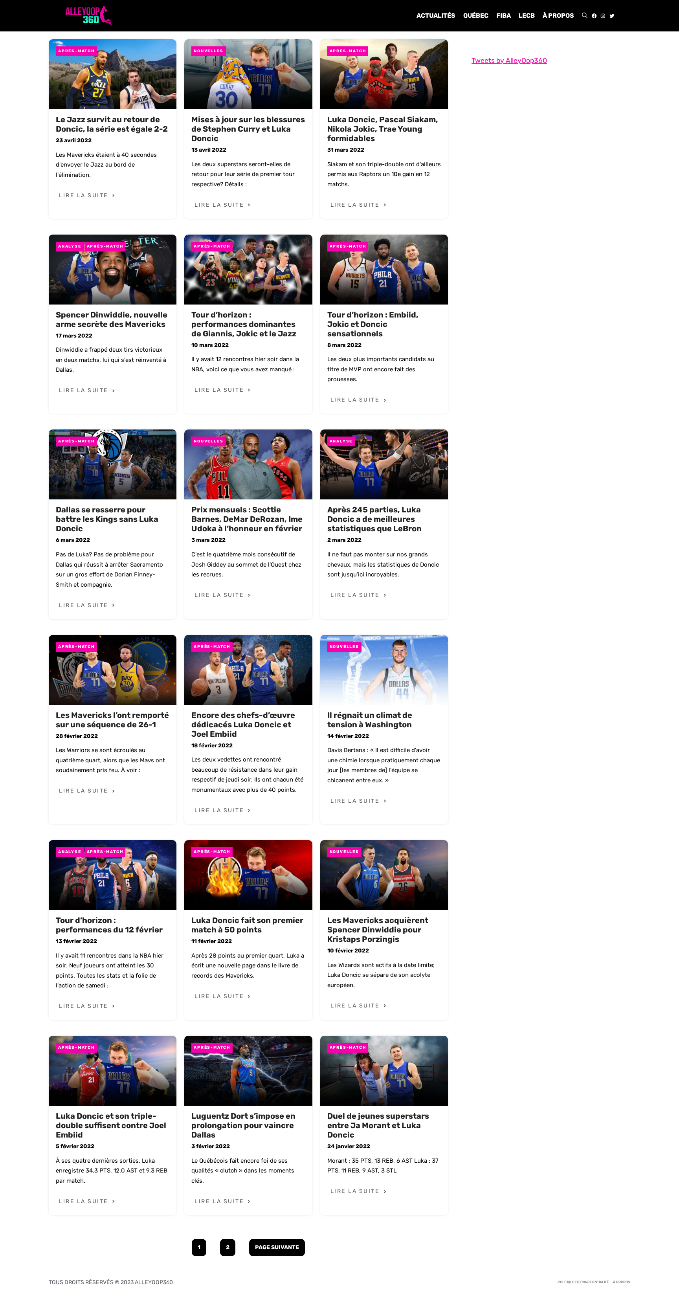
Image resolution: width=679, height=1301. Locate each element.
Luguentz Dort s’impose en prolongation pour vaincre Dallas (243, 1125)
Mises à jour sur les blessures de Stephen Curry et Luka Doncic (248, 129)
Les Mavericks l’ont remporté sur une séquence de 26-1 (112, 719)
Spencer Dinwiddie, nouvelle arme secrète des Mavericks (111, 319)
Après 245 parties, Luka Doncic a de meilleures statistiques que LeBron (374, 519)
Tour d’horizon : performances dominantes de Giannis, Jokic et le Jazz (243, 324)
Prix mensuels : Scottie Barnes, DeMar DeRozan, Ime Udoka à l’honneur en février (247, 519)
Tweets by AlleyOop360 (509, 60)
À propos (558, 15)
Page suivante (277, 1247)
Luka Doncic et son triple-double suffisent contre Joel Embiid (111, 1125)
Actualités (436, 15)
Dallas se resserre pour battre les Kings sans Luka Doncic (107, 519)
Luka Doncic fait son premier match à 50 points (247, 925)
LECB (527, 15)
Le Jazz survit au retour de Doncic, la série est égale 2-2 (112, 124)
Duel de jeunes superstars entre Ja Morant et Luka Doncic (378, 1125)
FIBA (503, 15)
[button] (584, 16)
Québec (475, 15)
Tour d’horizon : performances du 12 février (109, 925)
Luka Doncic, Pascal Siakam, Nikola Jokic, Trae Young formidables (382, 129)
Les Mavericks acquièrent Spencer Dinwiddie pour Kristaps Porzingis (377, 930)
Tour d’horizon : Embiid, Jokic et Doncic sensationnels (372, 324)
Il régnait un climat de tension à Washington (369, 719)
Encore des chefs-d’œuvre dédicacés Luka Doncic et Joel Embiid (243, 724)
